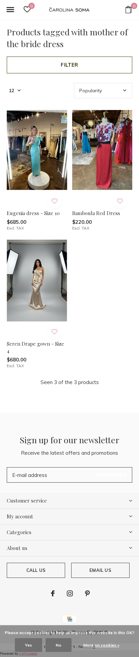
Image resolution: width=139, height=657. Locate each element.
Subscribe (112, 475)
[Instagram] (70, 593)
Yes (28, 645)
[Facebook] (53, 593)
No (58, 645)
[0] (129, 9)
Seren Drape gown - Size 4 (35, 347)
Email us (100, 570)
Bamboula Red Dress (96, 213)
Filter (69, 65)
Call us (36, 570)
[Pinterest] (87, 593)
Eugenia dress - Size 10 (33, 213)
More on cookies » (101, 645)
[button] (10, 10)
